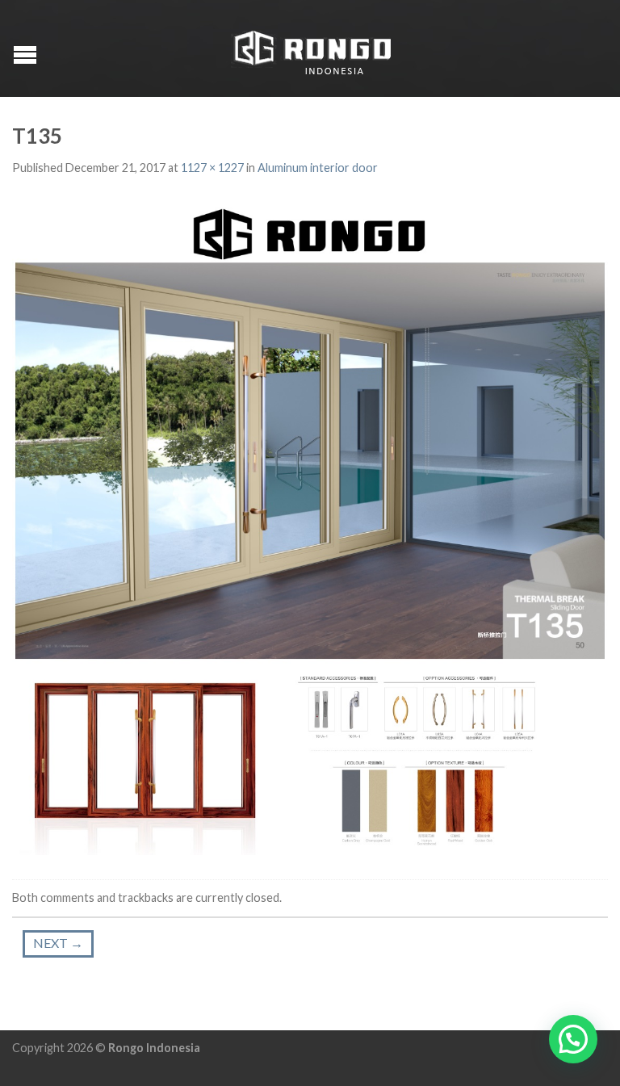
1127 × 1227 (212, 167)
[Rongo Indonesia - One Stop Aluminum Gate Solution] (312, 49)
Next (58, 942)
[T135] (310, 529)
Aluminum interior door (318, 167)
